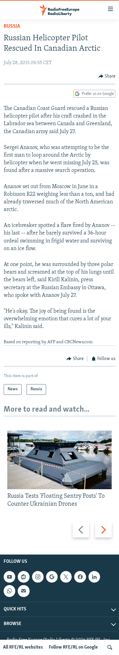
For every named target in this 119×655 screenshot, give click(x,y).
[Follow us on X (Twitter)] (66, 577)
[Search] (110, 647)
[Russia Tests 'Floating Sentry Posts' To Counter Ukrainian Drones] (59, 460)
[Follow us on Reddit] (23, 577)
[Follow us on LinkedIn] (94, 577)
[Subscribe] (23, 591)
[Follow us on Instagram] (38, 577)
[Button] (107, 76)
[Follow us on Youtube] (9, 577)
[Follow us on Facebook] (80, 577)
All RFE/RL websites (23, 647)
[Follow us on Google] (52, 577)
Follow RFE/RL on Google (73, 647)
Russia (12, 26)
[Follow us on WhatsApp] (9, 591)
